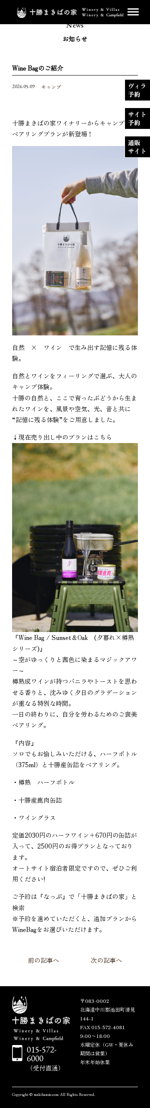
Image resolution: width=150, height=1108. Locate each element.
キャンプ (51, 86)
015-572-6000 (42, 1054)
